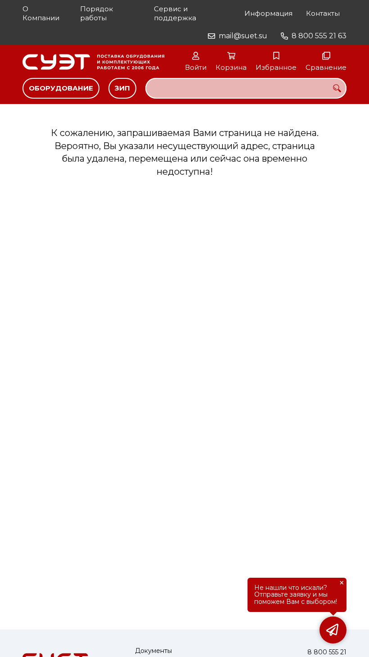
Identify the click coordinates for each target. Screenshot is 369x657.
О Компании (40, 13)
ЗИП (122, 88)
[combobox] (245, 88)
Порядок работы (96, 13)
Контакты (323, 13)
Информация (268, 13)
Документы (153, 651)
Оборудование (61, 88)
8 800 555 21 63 (319, 36)
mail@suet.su (243, 36)
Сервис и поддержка (175, 13)
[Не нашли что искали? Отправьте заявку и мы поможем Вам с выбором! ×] (333, 629)
